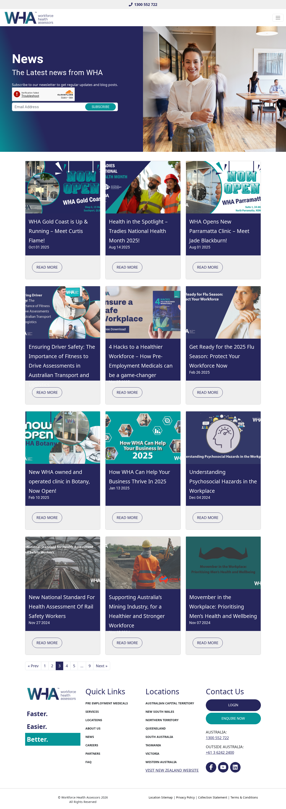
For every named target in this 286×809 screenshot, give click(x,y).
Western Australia (161, 762)
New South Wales (160, 712)
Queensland (156, 728)
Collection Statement (212, 797)
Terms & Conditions (244, 797)
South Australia (159, 737)
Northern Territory (162, 720)
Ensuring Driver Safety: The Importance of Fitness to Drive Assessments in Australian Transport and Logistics (62, 365)
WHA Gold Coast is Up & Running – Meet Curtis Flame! (58, 231)
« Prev (33, 665)
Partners (92, 754)
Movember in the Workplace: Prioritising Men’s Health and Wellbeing (223, 606)
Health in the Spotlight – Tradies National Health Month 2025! (138, 231)
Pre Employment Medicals (106, 703)
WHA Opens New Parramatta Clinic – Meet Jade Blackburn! (219, 231)
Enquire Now (233, 718)
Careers (91, 745)
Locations (93, 720)
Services (92, 712)
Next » (101, 665)
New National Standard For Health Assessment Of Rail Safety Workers (62, 606)
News (89, 737)
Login (233, 705)
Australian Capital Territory (170, 703)
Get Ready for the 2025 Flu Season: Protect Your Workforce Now (221, 356)
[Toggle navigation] (277, 18)
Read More (47, 267)
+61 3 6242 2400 (220, 752)
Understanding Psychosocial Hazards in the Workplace (223, 481)
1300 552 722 (145, 4)
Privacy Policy (185, 797)
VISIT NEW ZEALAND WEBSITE (172, 770)
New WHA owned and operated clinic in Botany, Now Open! (59, 481)
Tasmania (153, 745)
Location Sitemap (161, 797)
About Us (92, 728)
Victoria (152, 754)
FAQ (88, 762)
